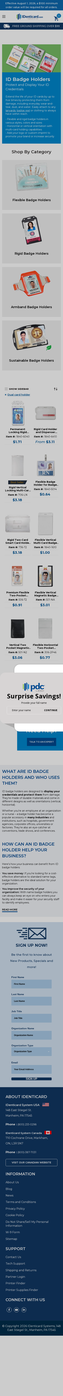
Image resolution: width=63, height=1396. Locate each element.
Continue (50, 710)
